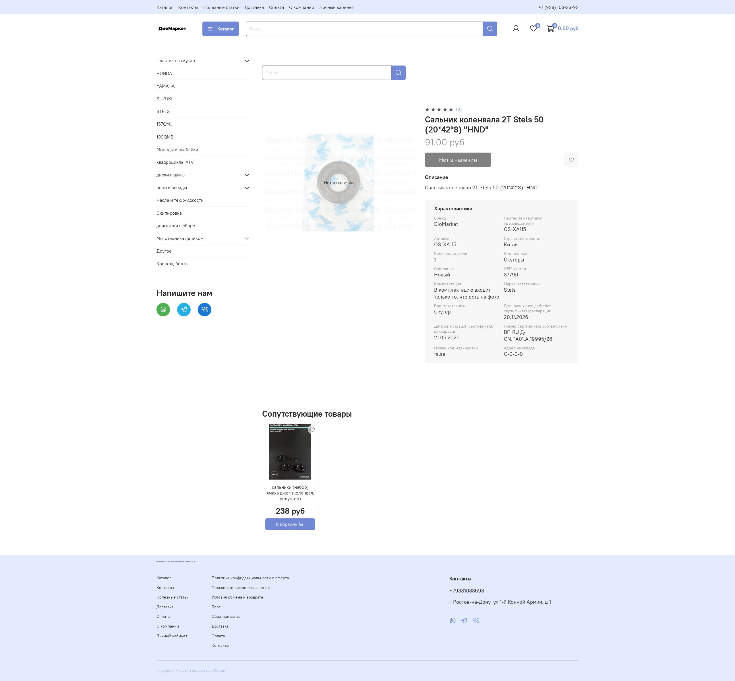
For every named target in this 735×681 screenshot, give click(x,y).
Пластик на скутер (175, 61)
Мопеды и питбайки (177, 149)
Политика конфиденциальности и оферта (250, 577)
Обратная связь (226, 616)
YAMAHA (165, 86)
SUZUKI (164, 98)
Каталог (164, 7)
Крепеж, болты (172, 264)
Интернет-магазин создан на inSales (190, 670)
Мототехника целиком (180, 238)
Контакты (188, 7)
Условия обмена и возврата (237, 597)
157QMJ (164, 124)
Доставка (254, 7)
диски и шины (170, 175)
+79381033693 (466, 591)
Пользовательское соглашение (241, 587)
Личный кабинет (336, 7)
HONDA (164, 73)
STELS (163, 111)
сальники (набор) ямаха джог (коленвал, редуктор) (290, 492)
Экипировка (169, 213)
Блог (216, 606)
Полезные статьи (221, 7)
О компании (301, 7)
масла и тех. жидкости (180, 200)
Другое (164, 251)
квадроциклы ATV (175, 162)
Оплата (276, 7)
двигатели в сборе (175, 225)
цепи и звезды (171, 188)
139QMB (164, 137)
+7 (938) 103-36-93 (558, 7)
